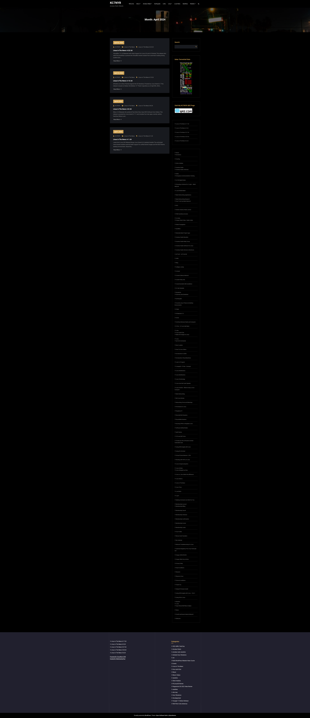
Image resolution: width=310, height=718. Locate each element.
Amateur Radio (179, 167)
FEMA (177, 309)
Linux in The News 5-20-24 (182, 136)
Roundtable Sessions (181, 419)
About (177, 152)
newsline (175, 678)
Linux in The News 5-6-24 (182, 140)
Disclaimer (178, 292)
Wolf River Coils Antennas (180, 704)
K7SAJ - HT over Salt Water (182, 326)
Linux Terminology (180, 379)
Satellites (178, 228)
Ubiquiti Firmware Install (182, 589)
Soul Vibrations (177, 695)
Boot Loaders (179, 345)
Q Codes (178, 218)
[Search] (198, 4)
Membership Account (181, 504)
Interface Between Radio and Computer (186, 322)
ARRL (177, 258)
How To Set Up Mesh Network (183, 201)
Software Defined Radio (182, 428)
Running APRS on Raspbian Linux (184, 423)
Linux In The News (180, 483)
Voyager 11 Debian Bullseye (181, 701)
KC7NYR (115, 3)
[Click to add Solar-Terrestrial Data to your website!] (186, 78)
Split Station (179, 432)
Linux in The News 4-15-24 (146, 77)
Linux (177, 339)
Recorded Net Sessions (181, 415)
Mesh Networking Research (183, 199)
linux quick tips (177, 669)
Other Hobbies (179, 163)
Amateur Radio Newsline (182, 237)
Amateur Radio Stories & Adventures (185, 250)
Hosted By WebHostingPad (117, 659)
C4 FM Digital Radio (181, 180)
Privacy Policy (179, 563)
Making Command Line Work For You (185, 500)
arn (173, 658)
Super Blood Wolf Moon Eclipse (183, 605)
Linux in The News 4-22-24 (146, 47)
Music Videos (176, 675)
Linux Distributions (180, 370)
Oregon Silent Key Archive (182, 559)
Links (177, 330)
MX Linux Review (180, 398)
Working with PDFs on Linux (183, 459)
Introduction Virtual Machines (183, 358)
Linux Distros (179, 478)
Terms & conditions (180, 580)
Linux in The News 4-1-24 (145, 136)
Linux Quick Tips (180, 332)
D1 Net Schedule (180, 288)
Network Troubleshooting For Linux (185, 544)
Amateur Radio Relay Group (183, 241)
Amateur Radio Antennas (182, 169)
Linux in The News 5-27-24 (182, 132)
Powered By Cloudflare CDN (118, 657)
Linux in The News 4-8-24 (145, 105)
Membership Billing (180, 506)
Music (174, 672)
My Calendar (179, 540)
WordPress (148, 715)
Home (177, 317)
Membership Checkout (181, 514)
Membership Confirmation (182, 519)
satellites (175, 689)
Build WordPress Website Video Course (184, 660)
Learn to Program (180, 362)
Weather (178, 601)
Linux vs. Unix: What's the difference (185, 474)
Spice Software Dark (161, 715)
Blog (177, 262)
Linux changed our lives (182, 470)
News (177, 610)
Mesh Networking (180, 394)
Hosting (178, 159)
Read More (117, 61)
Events (174, 663)
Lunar (177, 603)
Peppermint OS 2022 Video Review (182, 686)
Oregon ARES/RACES (181, 555)
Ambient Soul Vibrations (179, 655)
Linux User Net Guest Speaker (183, 383)
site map (175, 692)
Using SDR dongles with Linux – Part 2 (185, 593)
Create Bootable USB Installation (184, 284)
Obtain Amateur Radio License (183, 209)
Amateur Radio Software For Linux (184, 245)
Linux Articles (179, 468)
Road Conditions (180, 567)
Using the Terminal (180, 451)
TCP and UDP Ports (181, 436)
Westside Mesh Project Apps (183, 233)
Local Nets (178, 491)
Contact (178, 271)
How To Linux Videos (181, 349)
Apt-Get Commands (181, 341)
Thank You (178, 584)
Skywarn (178, 572)
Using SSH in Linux (180, 597)
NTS (177, 205)
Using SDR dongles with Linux (183, 447)
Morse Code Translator (181, 536)
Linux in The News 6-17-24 (182, 124)
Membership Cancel (181, 510)
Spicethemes (172, 715)
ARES (177, 173)
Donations (178, 154)
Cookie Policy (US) (180, 279)
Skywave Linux (179, 576)
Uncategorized (177, 698)
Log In (177, 495)
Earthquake (179, 298)
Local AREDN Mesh (181, 190)
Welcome (178, 618)
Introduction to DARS (181, 353)
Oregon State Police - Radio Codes (184, 220)
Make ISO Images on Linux (182, 334)
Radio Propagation (180, 224)
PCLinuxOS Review (178, 683)
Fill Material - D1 (180, 313)
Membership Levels (181, 527)
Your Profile (179, 531)
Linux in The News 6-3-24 (182, 128)
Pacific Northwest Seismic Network (184, 614)
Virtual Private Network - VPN (183, 455)
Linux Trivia (179, 487)
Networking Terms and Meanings (184, 402)
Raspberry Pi (179, 411)
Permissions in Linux (181, 406)
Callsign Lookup (180, 267)
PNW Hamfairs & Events (182, 214)
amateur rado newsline (179, 652)
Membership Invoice (181, 523)
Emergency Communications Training (185, 175)
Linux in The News (129, 47)
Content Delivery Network (182, 275)
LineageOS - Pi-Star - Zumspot (183, 366)
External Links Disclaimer (182, 294)
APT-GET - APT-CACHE (181, 254)
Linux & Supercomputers (182, 464)
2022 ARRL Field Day (179, 646)
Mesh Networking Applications (183, 195)
